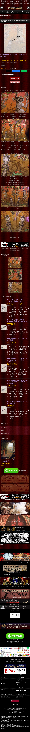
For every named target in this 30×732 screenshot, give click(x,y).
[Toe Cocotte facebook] (17, 615)
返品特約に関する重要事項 (8, 74)
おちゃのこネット (12, 730)
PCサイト (16, 700)
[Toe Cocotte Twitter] (12, 615)
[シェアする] (3, 71)
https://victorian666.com (19, 719)
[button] (1, 7)
